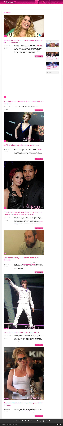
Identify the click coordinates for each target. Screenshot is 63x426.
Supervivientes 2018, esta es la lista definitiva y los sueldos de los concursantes (52, 67)
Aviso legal (16, 424)
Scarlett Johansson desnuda (29, 264)
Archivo (42, 2)
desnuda (40, 149)
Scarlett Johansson (21, 154)
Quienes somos (57, 2)
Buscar (47, 2)
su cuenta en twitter (26, 410)
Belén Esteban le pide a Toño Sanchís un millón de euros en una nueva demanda (52, 48)
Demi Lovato (28, 154)
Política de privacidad (9, 424)
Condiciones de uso (3, 424)
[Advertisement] (31, 7)
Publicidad (13, 424)
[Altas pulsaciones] (14, 421)
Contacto (51, 2)
